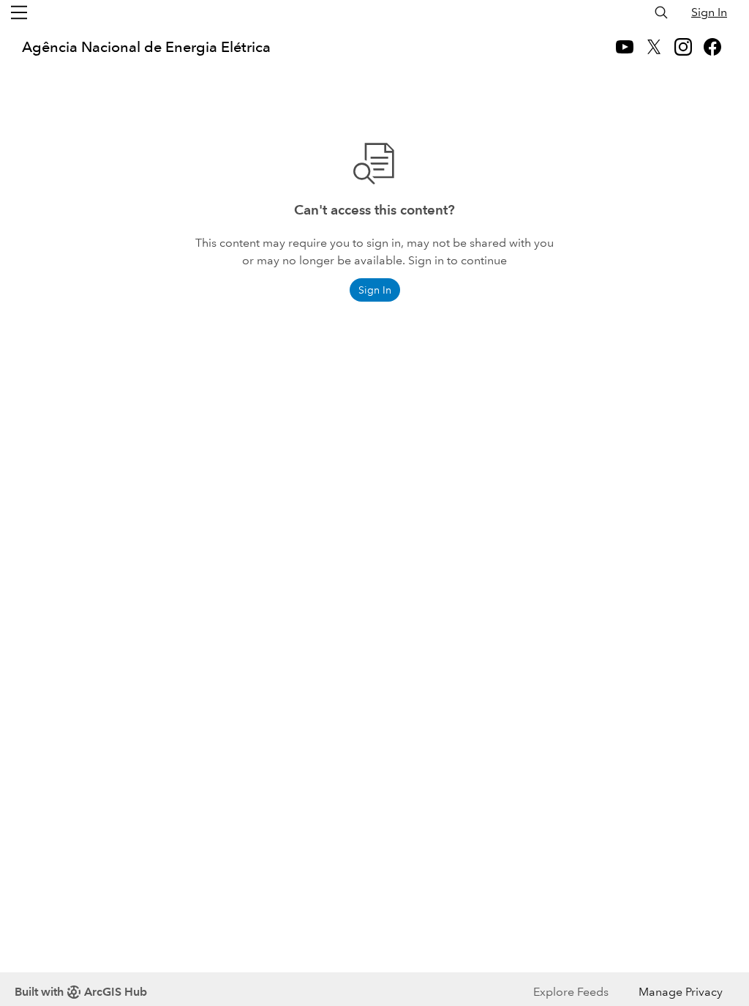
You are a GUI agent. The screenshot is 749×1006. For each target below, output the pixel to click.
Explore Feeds (571, 992)
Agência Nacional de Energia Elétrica (146, 47)
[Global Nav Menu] (19, 12)
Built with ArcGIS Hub (81, 992)
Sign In (709, 12)
